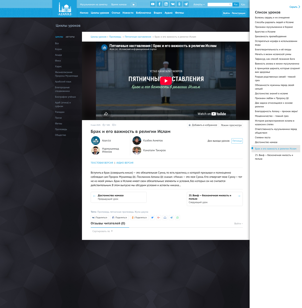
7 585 (107, 125)
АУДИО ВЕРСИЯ (124, 162)
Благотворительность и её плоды (273, 49)
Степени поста (262, 137)
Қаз (243, 4)
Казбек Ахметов (153, 140)
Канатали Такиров (154, 150)
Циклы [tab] (59, 37)
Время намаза (119, 4)
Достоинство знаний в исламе (271, 93)
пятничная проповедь (122, 211)
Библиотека (143, 12)
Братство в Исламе (265, 31)
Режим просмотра (231, 125)
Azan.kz (106, 140)
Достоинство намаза (266, 142)
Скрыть (294, 6)
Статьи (116, 12)
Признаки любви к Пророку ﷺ (272, 98)
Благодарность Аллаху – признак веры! (276, 111)
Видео (158, 12)
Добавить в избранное (204, 125)
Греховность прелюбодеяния (270, 36)
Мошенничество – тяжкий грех (272, 116)
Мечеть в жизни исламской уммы (273, 54)
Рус (236, 4)
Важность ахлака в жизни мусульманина (277, 63)
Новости (128, 12)
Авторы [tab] (70, 37)
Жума (138, 211)
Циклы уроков (100, 12)
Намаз (84, 12)
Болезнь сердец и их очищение (272, 17)
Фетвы (179, 12)
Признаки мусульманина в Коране (274, 26)
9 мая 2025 (95, 125)
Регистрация (238, 13)
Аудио (168, 12)
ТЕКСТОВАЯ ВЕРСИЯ (102, 162)
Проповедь (115, 36)
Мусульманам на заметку (93, 4)
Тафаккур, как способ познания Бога (275, 58)
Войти (226, 13)
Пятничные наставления (138, 36)
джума (144, 211)
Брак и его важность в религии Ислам (275, 148)
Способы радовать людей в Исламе (274, 22)
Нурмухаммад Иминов (110, 150)
